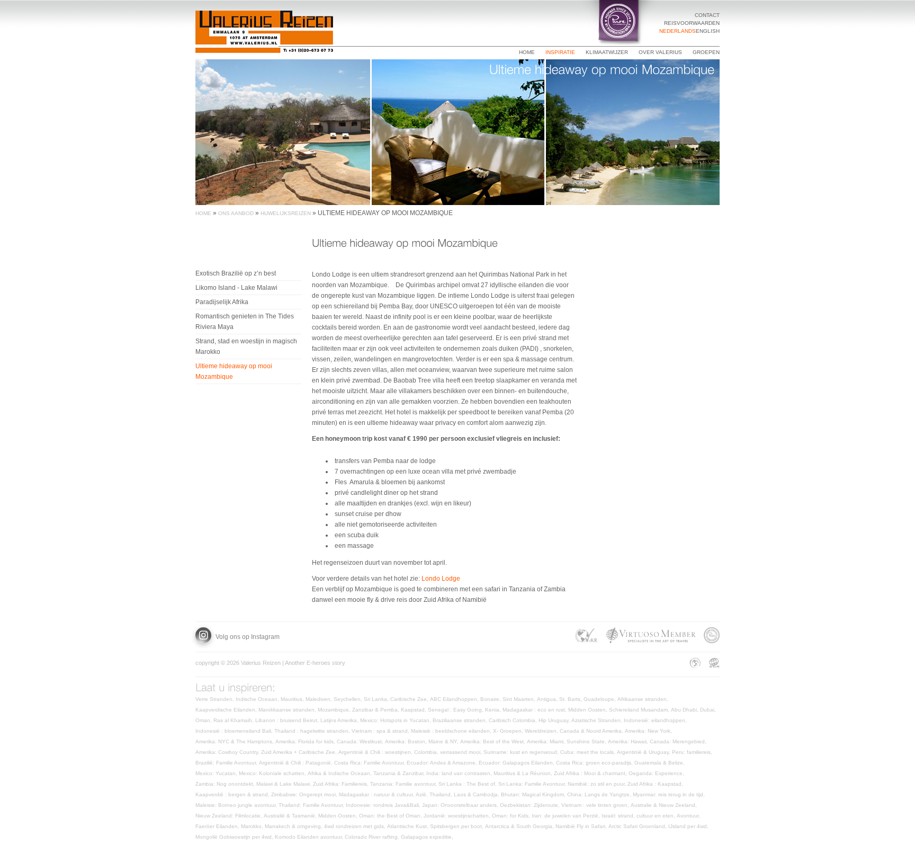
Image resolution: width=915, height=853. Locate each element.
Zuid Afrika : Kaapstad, (656, 784)
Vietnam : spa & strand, (381, 731)
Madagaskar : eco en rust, (535, 710)
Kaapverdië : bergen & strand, (233, 794)
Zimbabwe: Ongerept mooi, (305, 794)
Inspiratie (560, 52)
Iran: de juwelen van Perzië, (567, 816)
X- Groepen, (509, 731)
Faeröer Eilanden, (218, 826)
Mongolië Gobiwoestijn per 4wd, (235, 837)
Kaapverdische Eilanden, (226, 710)
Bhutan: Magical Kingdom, (534, 794)
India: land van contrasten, (460, 773)
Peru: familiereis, (693, 752)
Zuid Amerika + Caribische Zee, (299, 752)
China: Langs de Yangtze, (600, 794)
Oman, (204, 720)
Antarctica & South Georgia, (520, 826)
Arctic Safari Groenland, (638, 826)
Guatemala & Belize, (660, 763)
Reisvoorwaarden (692, 23)
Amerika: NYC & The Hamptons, (235, 741)
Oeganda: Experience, (657, 773)
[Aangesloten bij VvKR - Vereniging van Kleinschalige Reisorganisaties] (586, 636)
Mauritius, (293, 699)
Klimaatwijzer (607, 52)
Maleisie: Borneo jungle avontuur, (237, 805)
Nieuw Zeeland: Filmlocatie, (229, 816)
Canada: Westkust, (361, 741)
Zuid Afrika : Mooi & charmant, (591, 773)
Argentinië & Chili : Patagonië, (296, 763)
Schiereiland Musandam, (640, 710)
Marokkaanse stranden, (288, 710)
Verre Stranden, (215, 699)
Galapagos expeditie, (428, 837)
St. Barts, (571, 699)
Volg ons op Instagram (247, 637)
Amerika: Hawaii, (629, 741)
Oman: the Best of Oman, (391, 816)
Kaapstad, (414, 710)
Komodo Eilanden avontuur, (310, 837)
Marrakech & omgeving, (294, 826)
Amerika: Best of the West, (493, 741)
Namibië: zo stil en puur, (597, 784)
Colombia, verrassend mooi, (448, 752)
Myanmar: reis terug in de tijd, (669, 794)
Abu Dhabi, (685, 710)
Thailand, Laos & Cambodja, (465, 794)
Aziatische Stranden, (597, 720)
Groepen (706, 52)
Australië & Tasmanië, (291, 816)
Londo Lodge (440, 578)
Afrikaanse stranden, (643, 699)
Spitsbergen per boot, (457, 826)
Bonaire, (491, 699)
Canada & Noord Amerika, (592, 731)
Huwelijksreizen (286, 213)
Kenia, (494, 710)
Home (527, 52)
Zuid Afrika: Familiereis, (341, 784)
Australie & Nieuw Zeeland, (664, 805)
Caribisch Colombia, (514, 720)
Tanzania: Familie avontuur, (404, 784)
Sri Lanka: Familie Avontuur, (533, 784)
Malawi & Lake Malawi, (284, 784)
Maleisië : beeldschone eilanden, (452, 731)
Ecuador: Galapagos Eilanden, (517, 763)
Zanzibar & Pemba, (376, 710)
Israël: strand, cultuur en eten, (639, 816)
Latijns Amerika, (340, 720)
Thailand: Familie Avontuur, (312, 805)
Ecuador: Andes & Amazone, (443, 763)
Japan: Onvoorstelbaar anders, (461, 805)
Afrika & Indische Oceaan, (340, 773)
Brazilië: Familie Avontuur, (227, 763)
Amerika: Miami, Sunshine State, (567, 741)
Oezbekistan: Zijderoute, (530, 805)
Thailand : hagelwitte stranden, (313, 731)
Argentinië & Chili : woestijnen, (376, 752)
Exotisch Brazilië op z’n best (235, 273)
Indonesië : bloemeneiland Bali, (234, 731)
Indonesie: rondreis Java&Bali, (384, 805)
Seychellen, (349, 699)
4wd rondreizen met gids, (355, 826)
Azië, (422, 794)
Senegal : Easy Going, (456, 710)
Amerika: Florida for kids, (306, 741)
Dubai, (708, 710)
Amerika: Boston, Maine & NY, (422, 741)
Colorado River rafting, (373, 837)
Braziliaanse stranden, (461, 720)
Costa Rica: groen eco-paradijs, (595, 763)
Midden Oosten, (588, 710)
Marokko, (253, 826)
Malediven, (320, 699)
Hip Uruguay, (555, 720)
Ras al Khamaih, (234, 720)
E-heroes (318, 663)
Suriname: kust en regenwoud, (521, 752)
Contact (707, 15)
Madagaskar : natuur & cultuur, (377, 794)
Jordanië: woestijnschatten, (458, 816)
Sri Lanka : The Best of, (468, 784)
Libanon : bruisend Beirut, (287, 720)
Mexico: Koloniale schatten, (273, 773)
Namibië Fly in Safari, (581, 826)
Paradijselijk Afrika (221, 302)
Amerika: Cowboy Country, (228, 752)
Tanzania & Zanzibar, (399, 773)
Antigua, (548, 699)
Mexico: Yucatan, (217, 773)
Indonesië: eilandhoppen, (656, 720)
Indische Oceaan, (258, 699)
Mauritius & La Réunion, (524, 773)
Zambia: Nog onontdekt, (225, 784)
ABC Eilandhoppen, (455, 699)
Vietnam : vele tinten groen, (596, 805)
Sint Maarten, (520, 699)
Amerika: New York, (649, 731)
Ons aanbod (236, 213)
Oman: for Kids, (512, 816)
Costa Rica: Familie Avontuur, (370, 763)
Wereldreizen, (542, 731)
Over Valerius (660, 52)
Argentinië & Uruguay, (644, 752)
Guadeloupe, (600, 699)
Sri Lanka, (377, 699)
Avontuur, (689, 816)
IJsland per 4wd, (689, 826)
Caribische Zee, (410, 699)
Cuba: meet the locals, (588, 752)
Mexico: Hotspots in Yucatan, (396, 720)
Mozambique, (335, 710)
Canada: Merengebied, (679, 741)
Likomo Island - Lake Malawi (236, 287)
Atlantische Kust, (408, 826)
